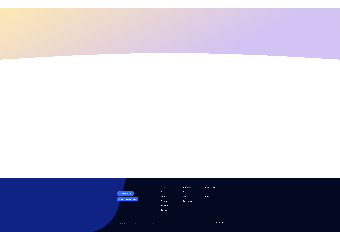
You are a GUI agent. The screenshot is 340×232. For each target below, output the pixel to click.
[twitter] (216, 222)
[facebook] (213, 222)
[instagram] (219, 222)
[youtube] (222, 222)
